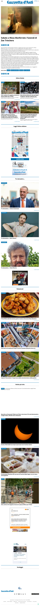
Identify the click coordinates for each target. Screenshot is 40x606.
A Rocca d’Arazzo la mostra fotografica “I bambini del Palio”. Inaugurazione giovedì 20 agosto (9, 116)
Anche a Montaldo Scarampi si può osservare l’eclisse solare (16, 444)
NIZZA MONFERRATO (15, 70)
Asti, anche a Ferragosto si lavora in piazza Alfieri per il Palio (10, 95)
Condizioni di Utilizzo (22, 602)
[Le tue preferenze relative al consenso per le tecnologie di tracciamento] (38, 604)
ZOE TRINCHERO (27, 70)
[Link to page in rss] (21, 594)
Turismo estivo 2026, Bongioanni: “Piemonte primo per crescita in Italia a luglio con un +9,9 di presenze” (28, 116)
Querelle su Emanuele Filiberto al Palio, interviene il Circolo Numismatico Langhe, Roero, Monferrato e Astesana (19, 415)
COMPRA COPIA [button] (20, 159)
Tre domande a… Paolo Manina (9, 267)
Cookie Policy (16, 602)
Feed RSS (4, 601)
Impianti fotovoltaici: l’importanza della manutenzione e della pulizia (18, 377)
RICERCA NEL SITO (35, 1)
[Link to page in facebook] (2, 45)
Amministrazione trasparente (22, 601)
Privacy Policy (35, 601)
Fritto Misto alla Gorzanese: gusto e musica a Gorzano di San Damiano (19, 318)
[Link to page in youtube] (19, 594)
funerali (8, 70)
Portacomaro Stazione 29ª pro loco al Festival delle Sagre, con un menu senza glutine (19, 475)
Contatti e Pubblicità (9, 601)
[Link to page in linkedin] (5, 45)
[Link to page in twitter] (3, 45)
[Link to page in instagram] (15, 594)
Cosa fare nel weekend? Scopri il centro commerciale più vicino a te (18, 348)
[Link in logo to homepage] (7, 591)
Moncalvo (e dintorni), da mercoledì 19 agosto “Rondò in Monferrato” (29, 95)
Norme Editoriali (29, 601)
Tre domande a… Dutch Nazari (8, 238)
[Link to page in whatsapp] (6, 45)
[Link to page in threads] (8, 45)
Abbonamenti (15, 601)
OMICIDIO (21, 70)
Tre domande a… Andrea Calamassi (10, 208)
